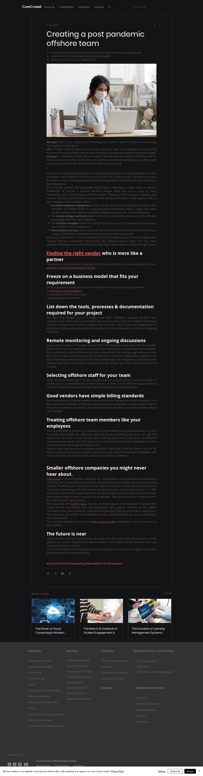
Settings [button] (161, 771)
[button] (49, 7)
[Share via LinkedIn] (62, 573)
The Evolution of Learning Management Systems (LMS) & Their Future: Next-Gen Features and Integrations (149, 631)
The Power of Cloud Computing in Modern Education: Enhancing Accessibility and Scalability (49, 631)
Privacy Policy (117, 771)
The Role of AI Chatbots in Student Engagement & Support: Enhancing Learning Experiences (100, 631)
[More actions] (154, 25)
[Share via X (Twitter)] (55, 573)
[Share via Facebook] (48, 573)
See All (167, 593)
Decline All (175, 771)
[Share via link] (69, 573)
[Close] (199, 771)
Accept (190, 771)
